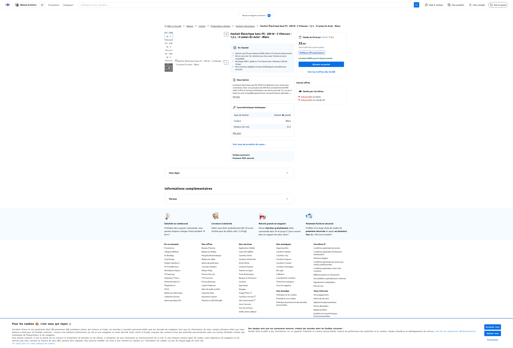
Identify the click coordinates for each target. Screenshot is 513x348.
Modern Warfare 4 (171, 263)
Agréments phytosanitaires (325, 302)
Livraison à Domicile (247, 259)
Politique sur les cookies (286, 294)
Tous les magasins (283, 285)
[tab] (169, 36)
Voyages (242, 289)
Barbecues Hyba (208, 259)
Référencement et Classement (326, 274)
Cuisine (202, 26)
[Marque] (287, 198)
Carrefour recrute (246, 296)
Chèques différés (171, 251)
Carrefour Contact (284, 263)
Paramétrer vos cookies (286, 298)
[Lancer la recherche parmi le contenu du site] (416, 4)
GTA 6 (166, 289)
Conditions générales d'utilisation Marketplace (328, 252)
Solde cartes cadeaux (247, 311)
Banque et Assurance (247, 278)
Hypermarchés (282, 248)
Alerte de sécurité (321, 298)
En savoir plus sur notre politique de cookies (34, 343)
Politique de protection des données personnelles (291, 303)
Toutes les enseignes (285, 281)
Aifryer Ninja (207, 270)
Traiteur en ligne (246, 270)
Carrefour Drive (245, 255)
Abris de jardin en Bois (211, 289)
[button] (42, 4)
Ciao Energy (169, 259)
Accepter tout (493, 327)
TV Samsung (169, 274)
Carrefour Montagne (284, 266)
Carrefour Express (283, 259)
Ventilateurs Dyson (172, 270)
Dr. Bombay (169, 255)
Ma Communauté (246, 300)
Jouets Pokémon (209, 285)
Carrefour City (282, 255)
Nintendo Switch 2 (172, 281)
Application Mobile (247, 248)
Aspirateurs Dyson (209, 296)
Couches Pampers (209, 266)
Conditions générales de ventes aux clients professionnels (328, 263)
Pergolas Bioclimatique (211, 255)
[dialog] (256, 333)
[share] (226, 34)
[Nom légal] (287, 173)
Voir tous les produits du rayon (249, 144)
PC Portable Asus (171, 266)
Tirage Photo (244, 293)
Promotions (169, 248)
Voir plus (236, 96)
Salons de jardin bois (210, 263)
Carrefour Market (283, 251)
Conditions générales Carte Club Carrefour (327, 269)
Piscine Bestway (208, 281)
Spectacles (243, 285)
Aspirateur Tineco (171, 278)
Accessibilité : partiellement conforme (330, 278)
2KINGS (325, 37)
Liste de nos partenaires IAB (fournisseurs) (455, 331)
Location (242, 281)
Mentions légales (321, 258)
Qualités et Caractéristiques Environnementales (325, 314)
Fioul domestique (246, 274)
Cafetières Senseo (172, 296)
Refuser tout (493, 333)
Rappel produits (320, 309)
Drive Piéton (244, 263)
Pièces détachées (321, 306)
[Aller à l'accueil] (7, 4)
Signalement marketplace (324, 282)
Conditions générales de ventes (327, 248)
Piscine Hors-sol (208, 274)
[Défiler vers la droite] (226, 62)
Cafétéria (280, 274)
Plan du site (318, 286)
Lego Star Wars (208, 293)
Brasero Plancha (208, 248)
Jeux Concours (245, 304)
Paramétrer (492, 340)
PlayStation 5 (170, 285)
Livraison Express (246, 266)
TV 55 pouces (207, 278)
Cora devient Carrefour (286, 278)
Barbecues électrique (173, 293)
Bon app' (279, 270)
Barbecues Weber (209, 251)
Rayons (189, 26)
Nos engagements (321, 294)
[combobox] (249, 4)
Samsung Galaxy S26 (172, 300)
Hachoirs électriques (245, 26)
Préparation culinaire (220, 26)
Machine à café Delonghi (212, 300)
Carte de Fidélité (246, 251)
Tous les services (246, 308)
